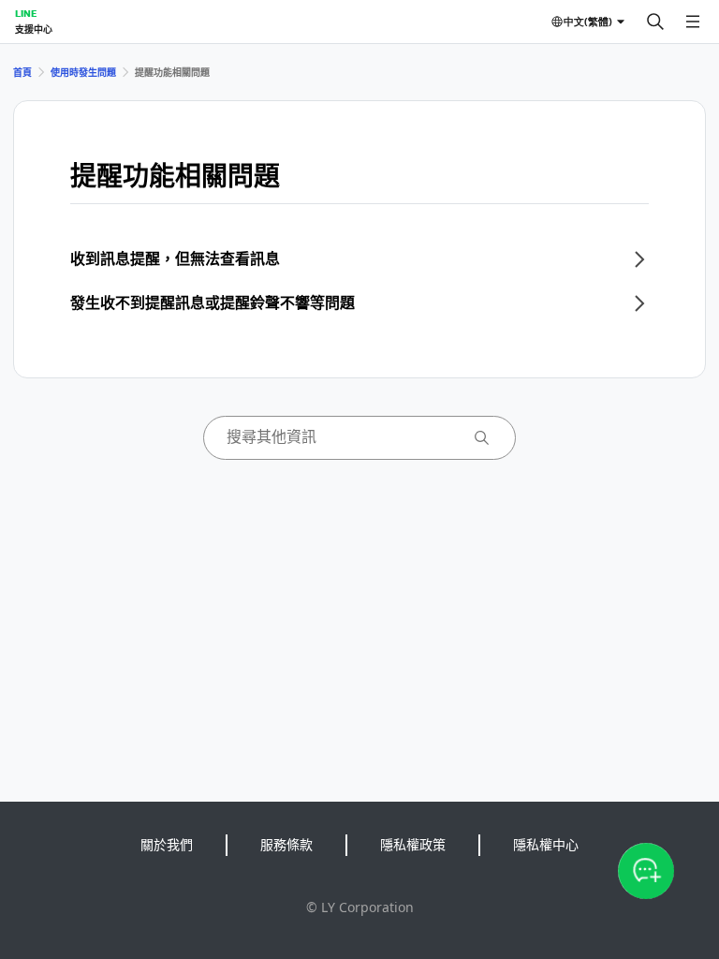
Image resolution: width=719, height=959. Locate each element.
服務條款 (286, 844)
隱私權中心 (546, 844)
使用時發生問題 (83, 72)
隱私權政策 (413, 844)
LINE (26, 13)
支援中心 (33, 29)
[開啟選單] (693, 21)
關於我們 (166, 844)
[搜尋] (655, 21)
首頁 (22, 72)
